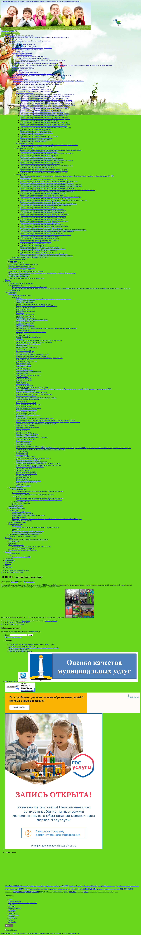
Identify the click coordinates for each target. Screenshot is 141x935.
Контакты (8, 564)
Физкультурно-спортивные (25, 148)
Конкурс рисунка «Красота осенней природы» (31, 392)
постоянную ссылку (51, 621)
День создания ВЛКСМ (23, 378)
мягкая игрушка (63, 889)
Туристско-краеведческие (24, 143)
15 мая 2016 (20, 313)
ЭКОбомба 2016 (21, 484)
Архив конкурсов (14, 553)
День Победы (41, 886)
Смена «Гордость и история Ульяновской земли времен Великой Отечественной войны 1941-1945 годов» (47, 519)
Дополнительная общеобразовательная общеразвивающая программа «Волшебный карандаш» (51, 184)
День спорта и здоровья (24, 380)
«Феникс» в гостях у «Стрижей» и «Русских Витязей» (34, 342)
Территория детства (98, 886)
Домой (10, 899)
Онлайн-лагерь (13, 510)
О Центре (8, 281)
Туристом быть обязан (23, 475)
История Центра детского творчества (20, 283)
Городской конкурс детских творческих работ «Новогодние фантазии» (39, 358)
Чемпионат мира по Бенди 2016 (26, 482)
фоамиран (90, 891)
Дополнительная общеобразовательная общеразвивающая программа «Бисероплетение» (49, 181)
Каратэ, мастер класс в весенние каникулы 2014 (32, 387)
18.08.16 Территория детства (25, 318)
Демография (16, 529)
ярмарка (116, 891)
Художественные (21, 174)
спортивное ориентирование (26, 891)
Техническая (16, 496)
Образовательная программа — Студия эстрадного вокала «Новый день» (44, 254)
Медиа (7, 565)
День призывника (22, 373)
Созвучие (79, 886)
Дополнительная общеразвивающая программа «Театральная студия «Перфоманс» (47, 231)
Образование (12, 77)
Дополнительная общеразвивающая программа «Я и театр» (39, 236)
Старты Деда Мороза (23, 470)
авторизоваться (35, 631)
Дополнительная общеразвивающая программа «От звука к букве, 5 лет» (44, 107)
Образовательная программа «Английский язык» (36, 131)
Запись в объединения (15, 507)
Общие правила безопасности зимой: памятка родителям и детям (37, 527)
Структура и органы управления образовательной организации (29, 41)
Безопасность (16, 526)
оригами (81, 889)
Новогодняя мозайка (23, 429)
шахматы (102, 892)
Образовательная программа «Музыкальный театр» (33, 86)
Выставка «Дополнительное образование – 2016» (32, 354)
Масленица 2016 (21, 401)
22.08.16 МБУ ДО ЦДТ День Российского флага (32, 320)
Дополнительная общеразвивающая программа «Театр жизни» (40, 202)
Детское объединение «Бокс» (21, 295)
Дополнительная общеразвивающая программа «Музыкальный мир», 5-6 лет (45, 124)
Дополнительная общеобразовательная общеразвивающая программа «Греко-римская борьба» (51, 150)
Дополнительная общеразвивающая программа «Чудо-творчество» (42, 233)
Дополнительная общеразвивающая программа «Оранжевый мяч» (41, 162)
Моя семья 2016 (21, 416)
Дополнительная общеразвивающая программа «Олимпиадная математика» (45, 96)
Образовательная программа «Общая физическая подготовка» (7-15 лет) (43, 172)
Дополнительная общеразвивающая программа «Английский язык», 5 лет (44, 117)
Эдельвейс (119, 886)
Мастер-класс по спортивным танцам (28, 408)
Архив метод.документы (20, 79)
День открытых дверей (23, 365)
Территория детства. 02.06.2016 (26, 474)
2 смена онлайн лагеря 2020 (21, 557)
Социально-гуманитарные (24, 93)
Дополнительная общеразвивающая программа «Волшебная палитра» (43, 216)
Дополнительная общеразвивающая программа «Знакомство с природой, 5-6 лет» (46, 101)
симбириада (106, 889)
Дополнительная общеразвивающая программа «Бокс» (38, 157)
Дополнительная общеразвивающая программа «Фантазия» (39, 207)
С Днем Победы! (21, 451)
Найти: (7, 635)
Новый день (72, 886)
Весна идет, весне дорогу (24, 352)
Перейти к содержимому (9, 31)
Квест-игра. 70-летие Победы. (26, 391)
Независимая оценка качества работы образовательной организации (42, 60)
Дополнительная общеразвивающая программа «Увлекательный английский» (45, 127)
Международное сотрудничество (19, 274)
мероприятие (53, 889)
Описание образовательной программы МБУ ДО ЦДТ (30, 257)
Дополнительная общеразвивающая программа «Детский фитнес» (41, 158)
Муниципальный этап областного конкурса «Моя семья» (35, 418)
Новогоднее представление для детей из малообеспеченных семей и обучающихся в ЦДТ (45, 420)
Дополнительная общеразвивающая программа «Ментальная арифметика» (44, 226)
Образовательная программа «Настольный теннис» (37, 167)
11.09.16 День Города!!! (23, 309)
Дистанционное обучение (16, 508)
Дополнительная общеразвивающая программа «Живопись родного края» (44, 221)
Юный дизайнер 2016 (23, 486)
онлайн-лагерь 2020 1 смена (21, 512)
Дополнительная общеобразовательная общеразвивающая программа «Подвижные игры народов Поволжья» (48, 81)
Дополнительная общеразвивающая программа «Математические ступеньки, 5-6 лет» (48, 105)
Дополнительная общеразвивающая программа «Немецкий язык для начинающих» (47, 94)
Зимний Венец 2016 (22, 384)
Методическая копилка (16, 545)
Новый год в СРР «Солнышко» (26, 436)
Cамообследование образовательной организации (32, 58)
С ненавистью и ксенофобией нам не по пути (27, 532)
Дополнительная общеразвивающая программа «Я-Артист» (39, 238)
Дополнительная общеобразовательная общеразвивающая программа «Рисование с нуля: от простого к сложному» (57, 190)
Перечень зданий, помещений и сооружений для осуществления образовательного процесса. (38, 37)
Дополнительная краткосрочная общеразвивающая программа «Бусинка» (44, 179)
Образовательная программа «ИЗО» (32, 134)
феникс (72, 891)
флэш (85, 891)
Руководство (12, 261)
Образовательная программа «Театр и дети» (30, 87)
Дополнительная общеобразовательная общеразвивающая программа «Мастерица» (47, 188)
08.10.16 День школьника (24, 302)
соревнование (126, 889)
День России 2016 (22, 377)
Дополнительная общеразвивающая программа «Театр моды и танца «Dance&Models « (48, 204)
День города (51, 886)
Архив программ (25, 178)
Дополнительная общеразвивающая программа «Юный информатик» (39, 500)
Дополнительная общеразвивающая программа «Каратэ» (38, 152)
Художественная (17, 505)
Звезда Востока (21, 382)
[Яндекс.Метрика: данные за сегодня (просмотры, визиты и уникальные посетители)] (11, 930)
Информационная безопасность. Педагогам (22, 550)
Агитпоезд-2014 (21, 345)
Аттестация (12, 543)
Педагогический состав (16, 262)
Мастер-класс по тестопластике (26, 410)
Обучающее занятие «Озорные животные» (22, 646)
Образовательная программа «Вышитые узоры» (35, 242)
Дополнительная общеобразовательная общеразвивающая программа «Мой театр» (47, 183)
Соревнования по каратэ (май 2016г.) (28, 460)
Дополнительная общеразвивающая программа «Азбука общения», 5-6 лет (36, 82)
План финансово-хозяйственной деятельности (27, 49)
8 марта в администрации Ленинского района (31, 332)
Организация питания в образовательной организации (26, 278)
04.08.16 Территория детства (25, 300)
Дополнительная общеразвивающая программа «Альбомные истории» (43, 193)
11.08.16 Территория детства (25, 307)
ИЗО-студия (58, 886)
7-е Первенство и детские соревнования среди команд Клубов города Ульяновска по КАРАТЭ (47, 328)
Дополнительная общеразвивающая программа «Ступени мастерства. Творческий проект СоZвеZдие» (53, 200)
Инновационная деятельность (18, 276)
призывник (100, 889)
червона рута (96, 891)
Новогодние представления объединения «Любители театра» (36, 423)
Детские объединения (15, 487)
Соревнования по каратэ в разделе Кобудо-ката (31, 461)
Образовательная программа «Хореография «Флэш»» (33, 89)
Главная (7, 34)
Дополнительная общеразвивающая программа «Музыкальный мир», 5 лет (44, 122)
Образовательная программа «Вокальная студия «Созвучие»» (40, 240)
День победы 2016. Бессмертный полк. (29, 371)
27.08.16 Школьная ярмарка (25, 323)
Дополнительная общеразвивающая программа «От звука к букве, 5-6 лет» (44, 108)
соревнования (9, 892)
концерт (29, 889)
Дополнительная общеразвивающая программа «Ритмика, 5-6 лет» (42, 112)
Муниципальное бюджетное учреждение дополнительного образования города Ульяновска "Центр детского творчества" (40, 1)
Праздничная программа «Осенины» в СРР (30, 446)
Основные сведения (15, 39)
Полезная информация (15, 524)
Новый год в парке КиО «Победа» (27, 434)
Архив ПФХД (20, 51)
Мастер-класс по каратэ (24, 406)
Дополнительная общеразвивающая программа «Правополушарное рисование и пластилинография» (53, 229)
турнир (66, 892)
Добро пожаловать (14, 901)
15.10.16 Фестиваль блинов (25, 314)
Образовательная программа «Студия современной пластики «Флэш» (43, 249)
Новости (7, 280)
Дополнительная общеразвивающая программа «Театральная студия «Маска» (45, 205)
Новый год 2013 (21, 430)
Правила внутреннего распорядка (23, 68)
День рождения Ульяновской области (28, 375)
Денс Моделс (31, 886)
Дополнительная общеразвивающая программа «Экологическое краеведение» (45, 235)
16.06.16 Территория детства (25, 316)
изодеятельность (133, 886)
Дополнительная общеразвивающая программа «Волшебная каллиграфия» (44, 214)
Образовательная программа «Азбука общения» (35, 129)
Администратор (29, 582)
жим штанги (125, 886)
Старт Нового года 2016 (24, 468)
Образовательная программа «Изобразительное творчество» (39, 247)
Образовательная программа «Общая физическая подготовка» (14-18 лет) (44, 171)
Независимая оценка (15, 285)
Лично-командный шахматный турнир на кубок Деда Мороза (36, 397)
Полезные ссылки (14, 290)
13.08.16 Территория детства (25, 311)
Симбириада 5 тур (22, 455)
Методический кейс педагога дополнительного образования (28, 539)
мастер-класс (42, 889)
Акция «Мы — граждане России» (27, 347)
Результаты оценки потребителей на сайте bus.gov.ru (29, 287)
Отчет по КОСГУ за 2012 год (21, 269)
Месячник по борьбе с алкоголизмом (28, 415)
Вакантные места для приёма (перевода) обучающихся (26, 271)
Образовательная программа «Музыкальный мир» (36, 138)
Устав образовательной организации (24, 46)
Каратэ (65, 885)
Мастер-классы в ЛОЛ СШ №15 (26, 411)
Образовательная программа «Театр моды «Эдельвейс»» (38, 250)
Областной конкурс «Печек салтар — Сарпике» (31, 437)
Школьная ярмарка (111, 886)
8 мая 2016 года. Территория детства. (28, 337)
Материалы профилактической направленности (28, 531)
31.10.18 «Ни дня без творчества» (13, 572)
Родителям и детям (11, 292)
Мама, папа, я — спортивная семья (27, 399)
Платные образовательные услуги (19, 266)
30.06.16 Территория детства (25, 326)
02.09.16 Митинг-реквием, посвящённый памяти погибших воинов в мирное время (43, 299)
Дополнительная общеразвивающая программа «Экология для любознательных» (46, 165)
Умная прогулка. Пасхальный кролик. (28, 481)
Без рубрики (26, 621)
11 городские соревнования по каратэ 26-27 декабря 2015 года (36, 306)
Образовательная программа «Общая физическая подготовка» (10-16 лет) (44, 169)
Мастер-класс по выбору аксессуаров (28, 404)
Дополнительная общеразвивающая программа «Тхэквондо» (40, 164)
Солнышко (87, 886)
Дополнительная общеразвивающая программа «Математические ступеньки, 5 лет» (47, 103)
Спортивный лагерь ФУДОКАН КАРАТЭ (30, 467)
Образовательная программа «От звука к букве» (35, 139)
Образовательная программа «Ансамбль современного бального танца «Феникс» (46, 255)
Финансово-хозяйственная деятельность (21, 268)
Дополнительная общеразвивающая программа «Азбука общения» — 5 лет (44, 98)
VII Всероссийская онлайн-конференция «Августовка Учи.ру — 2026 (31, 644)
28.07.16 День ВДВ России (25, 325)
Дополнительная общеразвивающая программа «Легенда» (39, 120)
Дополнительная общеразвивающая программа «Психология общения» (43, 126)
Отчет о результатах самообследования (25, 72)
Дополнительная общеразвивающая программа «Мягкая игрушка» (42, 195)
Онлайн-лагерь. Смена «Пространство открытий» (28, 515)
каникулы (8, 889)
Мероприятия (16, 297)
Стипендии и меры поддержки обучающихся (23, 264)
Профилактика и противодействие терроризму (23, 534)
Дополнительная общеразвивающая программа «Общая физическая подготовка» (46, 153)
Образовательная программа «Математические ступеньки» (39, 136)
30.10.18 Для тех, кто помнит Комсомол (15, 570)
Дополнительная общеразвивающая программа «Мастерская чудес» (42, 224)
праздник (90, 888)
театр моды (43, 892)
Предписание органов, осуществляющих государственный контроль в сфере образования (41, 75)
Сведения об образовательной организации (19, 36)
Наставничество (13, 541)
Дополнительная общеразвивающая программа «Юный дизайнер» (41, 209)
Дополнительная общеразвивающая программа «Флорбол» (39, 155)
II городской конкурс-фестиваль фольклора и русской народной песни (39, 340)
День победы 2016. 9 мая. (24, 370)
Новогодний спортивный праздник (27, 427)
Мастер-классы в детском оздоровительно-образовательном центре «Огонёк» (33, 648)
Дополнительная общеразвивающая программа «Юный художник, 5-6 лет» (44, 113)
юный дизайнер (109, 892)
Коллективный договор (20, 70)
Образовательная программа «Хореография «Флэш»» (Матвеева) (37, 91)
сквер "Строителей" (115, 889)
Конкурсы (8, 552)
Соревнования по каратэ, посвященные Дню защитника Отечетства (38, 465)
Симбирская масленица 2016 (25, 456)
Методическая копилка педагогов (23, 548)
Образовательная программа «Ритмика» (33, 141)
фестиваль (79, 892)
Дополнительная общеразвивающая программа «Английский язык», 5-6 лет (45, 119)
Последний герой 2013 (23, 442)
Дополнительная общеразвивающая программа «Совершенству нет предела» (45, 198)
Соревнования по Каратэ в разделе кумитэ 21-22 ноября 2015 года (38, 463)
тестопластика (58, 892)
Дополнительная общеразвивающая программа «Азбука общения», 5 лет (44, 115)
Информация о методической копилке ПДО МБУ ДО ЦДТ (31, 546)
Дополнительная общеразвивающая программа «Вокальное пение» (42, 212)
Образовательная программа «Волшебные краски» (36, 133)
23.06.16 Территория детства (25, 321)
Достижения (9, 562)
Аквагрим (24, 886)
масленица (34, 889)
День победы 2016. (22, 368)
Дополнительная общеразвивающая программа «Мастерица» (40, 223)
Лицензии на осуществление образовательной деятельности (32, 48)
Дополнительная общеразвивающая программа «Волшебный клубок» (43, 217)
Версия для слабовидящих (13, 637)
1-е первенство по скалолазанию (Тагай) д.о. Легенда (33, 304)
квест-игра (14, 889)
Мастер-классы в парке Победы (18, 649)
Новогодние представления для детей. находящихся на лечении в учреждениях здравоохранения (48, 422)
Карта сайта (8, 567)
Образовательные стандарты (17, 259)
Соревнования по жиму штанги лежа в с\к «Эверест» (33, 458)
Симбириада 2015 (22, 453)
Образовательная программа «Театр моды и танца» (36, 252)
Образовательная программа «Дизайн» (32, 245)
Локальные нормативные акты (22, 53)
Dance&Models (15, 886)
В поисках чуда (21, 349)
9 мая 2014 (19, 339)
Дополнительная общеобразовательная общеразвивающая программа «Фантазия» (46, 191)
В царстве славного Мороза (25, 351)
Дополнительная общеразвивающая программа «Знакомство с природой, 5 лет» (46, 100)
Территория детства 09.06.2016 (26, 472)
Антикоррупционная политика (26, 62)
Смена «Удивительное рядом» (22, 520)
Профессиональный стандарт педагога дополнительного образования (35, 63)
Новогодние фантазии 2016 (25, 425)
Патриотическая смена (19, 517)
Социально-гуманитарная (20, 493)
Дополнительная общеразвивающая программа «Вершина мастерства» (43, 210)
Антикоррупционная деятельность (23, 44)
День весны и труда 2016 (24, 359)
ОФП (10, 555)
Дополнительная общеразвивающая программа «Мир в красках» (41, 228)
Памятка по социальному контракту (20, 651)
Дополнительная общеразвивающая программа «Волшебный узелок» (42, 219)
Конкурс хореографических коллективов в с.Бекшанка (34, 394)
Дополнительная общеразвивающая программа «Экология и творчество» (40, 491)
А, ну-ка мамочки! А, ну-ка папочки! (28, 344)
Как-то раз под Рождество (24, 385)
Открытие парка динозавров (25, 439)
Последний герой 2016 (23, 444)
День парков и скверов (23, 366)
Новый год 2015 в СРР (23, 432)
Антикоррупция (10, 560)
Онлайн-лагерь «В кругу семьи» (22, 513)
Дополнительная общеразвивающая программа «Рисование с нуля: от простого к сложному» (50, 197)
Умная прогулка (21, 479)
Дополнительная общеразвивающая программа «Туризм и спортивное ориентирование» (49, 145)
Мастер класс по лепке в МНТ (26, 403)
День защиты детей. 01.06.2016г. (26, 361)
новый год (72, 889)
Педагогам (8, 538)
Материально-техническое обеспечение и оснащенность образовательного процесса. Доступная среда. (42, 273)
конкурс (22, 888)
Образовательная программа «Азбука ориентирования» (38, 146)
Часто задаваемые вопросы (17, 522)
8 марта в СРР (20, 333)
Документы (12, 42)
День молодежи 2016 (23, 363)
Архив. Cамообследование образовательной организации (35, 74)
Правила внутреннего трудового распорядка (30, 56)
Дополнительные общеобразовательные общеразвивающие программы (35, 84)
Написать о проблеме (19, 707)
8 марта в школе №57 (23, 335)
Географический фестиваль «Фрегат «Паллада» (31, 356)
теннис (50, 892)
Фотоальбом (12, 294)
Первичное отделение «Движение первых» (22, 536)
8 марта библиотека (22, 330)
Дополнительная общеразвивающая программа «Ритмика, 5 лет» (41, 110)
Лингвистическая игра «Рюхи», (26, 396)
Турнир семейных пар (23, 477)
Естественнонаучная (19, 489)
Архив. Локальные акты (24, 55)
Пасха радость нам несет (24, 441)
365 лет (7, 886)
